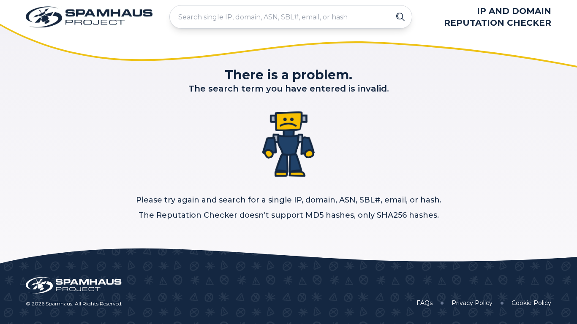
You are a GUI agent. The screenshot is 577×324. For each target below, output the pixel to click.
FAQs (424, 303)
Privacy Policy (472, 303)
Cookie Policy (531, 303)
